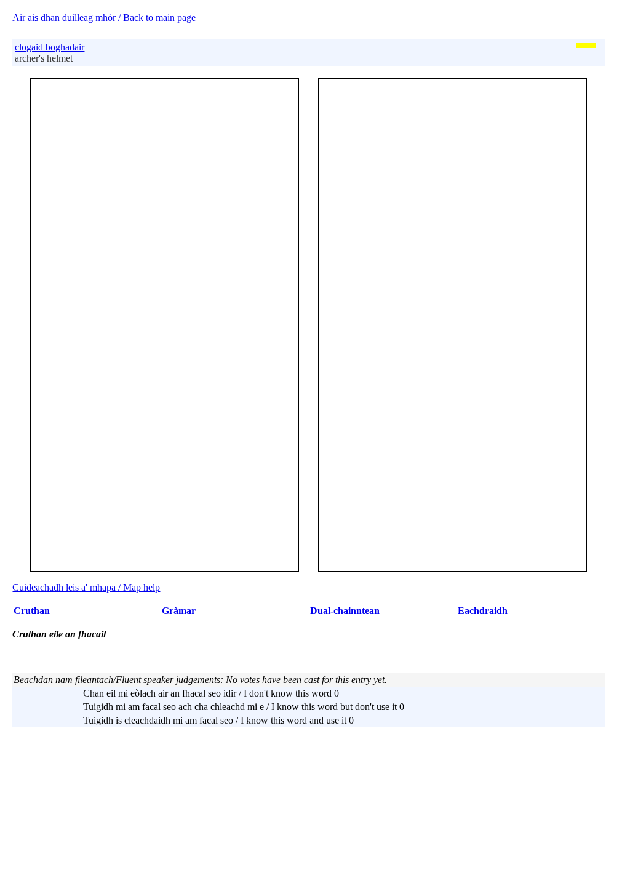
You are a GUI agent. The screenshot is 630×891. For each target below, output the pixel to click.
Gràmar (179, 610)
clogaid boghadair (49, 47)
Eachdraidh (483, 610)
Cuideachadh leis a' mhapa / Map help (86, 587)
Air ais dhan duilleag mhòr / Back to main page (104, 17)
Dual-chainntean (345, 610)
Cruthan (32, 610)
